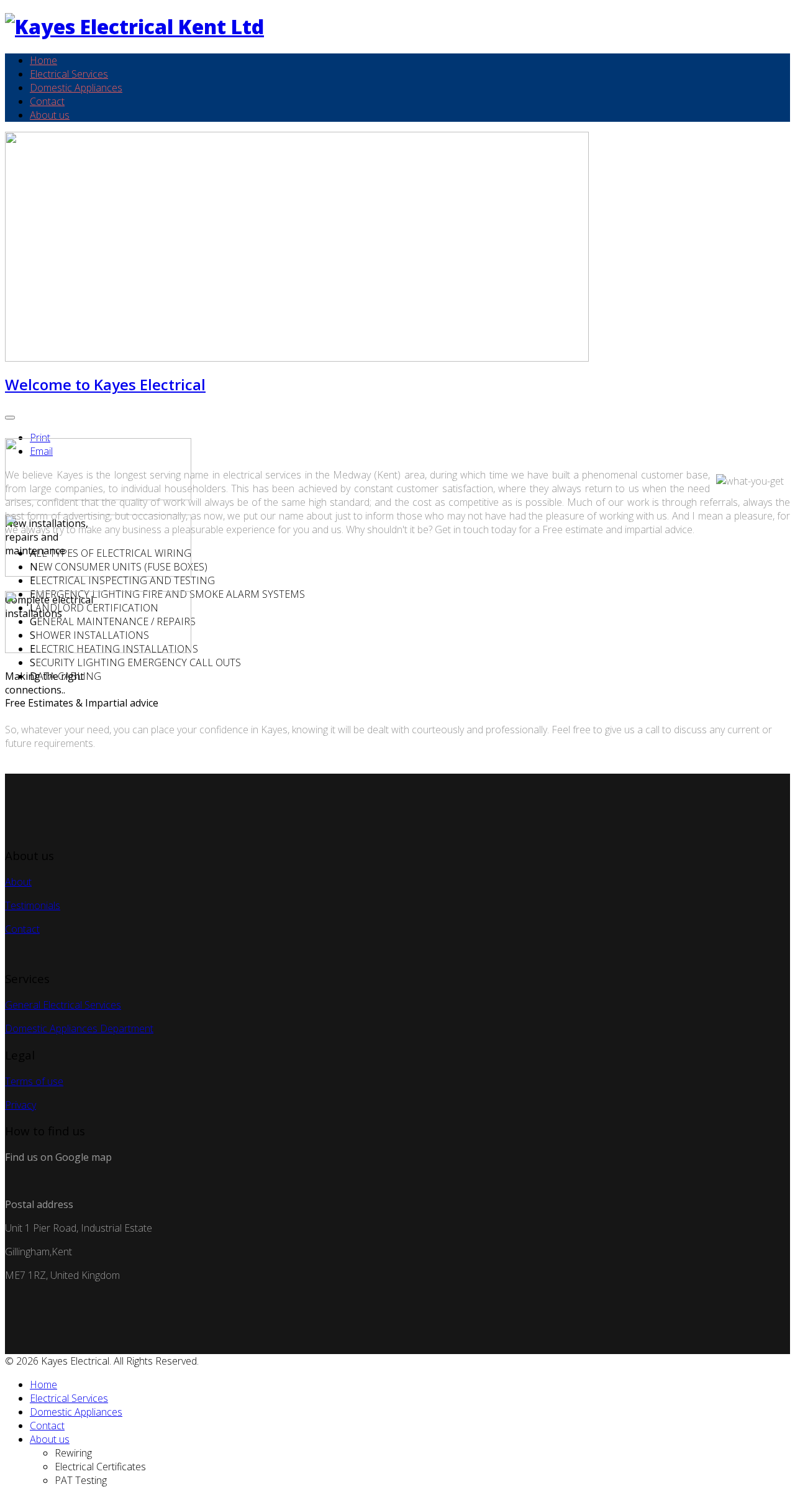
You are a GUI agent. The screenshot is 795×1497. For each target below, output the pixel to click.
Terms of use (34, 1081)
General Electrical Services (63, 1005)
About (18, 882)
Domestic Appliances (76, 87)
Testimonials (32, 905)
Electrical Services (69, 74)
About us (50, 115)
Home (43, 60)
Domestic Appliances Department (79, 1028)
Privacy (20, 1105)
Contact (47, 101)
